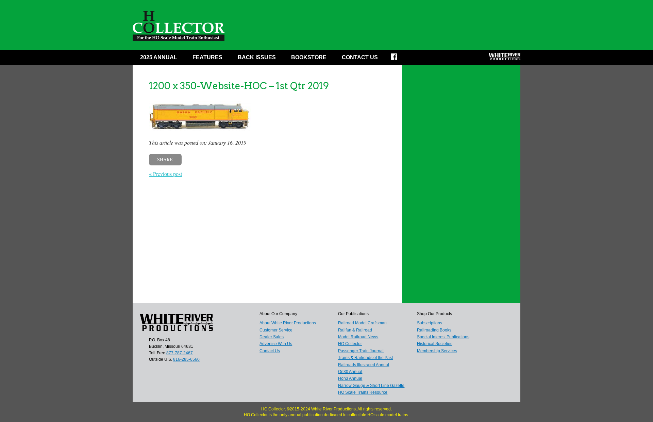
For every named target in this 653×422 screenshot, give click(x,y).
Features (207, 57)
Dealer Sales (271, 337)
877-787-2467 (179, 353)
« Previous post (165, 173)
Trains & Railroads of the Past (365, 357)
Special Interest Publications (443, 337)
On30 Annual (350, 371)
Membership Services (437, 350)
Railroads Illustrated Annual (363, 364)
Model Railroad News (358, 337)
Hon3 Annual (350, 378)
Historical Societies (434, 343)
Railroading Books (434, 330)
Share (165, 159)
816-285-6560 (186, 359)
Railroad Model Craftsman (362, 323)
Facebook (398, 58)
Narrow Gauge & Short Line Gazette (371, 385)
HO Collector (350, 343)
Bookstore (308, 57)
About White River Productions (287, 323)
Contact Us (360, 57)
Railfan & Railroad (355, 330)
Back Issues (257, 57)
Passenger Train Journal (361, 350)
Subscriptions (429, 323)
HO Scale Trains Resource (362, 392)
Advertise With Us (275, 343)
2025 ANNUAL (158, 57)
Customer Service (275, 330)
